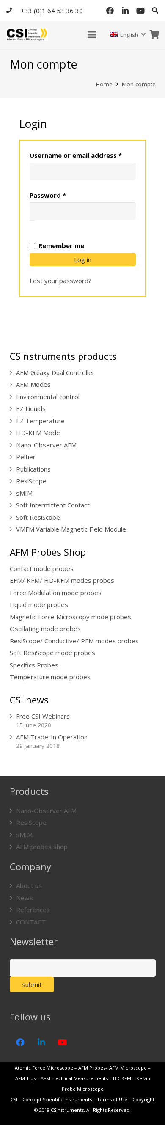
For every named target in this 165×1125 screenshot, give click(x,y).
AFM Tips (25, 1078)
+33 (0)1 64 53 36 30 (52, 10)
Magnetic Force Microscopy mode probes (70, 616)
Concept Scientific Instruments (57, 1099)
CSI (14, 1099)
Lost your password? (60, 280)
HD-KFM (122, 1078)
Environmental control (48, 396)
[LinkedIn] (125, 10)
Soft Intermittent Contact (53, 505)
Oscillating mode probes (45, 628)
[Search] (155, 10)
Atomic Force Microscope (44, 1067)
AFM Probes (91, 1067)
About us (29, 885)
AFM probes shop (42, 846)
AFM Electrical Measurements (74, 1078)
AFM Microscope (128, 1067)
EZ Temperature (40, 420)
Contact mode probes (42, 568)
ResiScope (31, 481)
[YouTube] (140, 10)
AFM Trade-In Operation (52, 737)
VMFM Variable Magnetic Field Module (71, 529)
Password (62, 194)
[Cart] (154, 34)
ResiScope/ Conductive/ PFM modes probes (74, 641)
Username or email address (83, 155)
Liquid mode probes (39, 604)
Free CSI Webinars (43, 716)
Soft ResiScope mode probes (52, 652)
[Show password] (32, 220)
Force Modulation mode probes (56, 592)
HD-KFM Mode (38, 432)
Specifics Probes (34, 665)
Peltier (26, 456)
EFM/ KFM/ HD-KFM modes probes (62, 580)
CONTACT (31, 922)
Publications (33, 469)
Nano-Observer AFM (46, 445)
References (33, 909)
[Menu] (91, 34)
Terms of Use (112, 1099)
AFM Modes (33, 384)
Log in (82, 259)
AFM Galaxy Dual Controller (55, 372)
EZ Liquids (31, 408)
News (24, 897)
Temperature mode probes (50, 677)
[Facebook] (110, 10)
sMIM (24, 493)
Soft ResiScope (38, 517)
